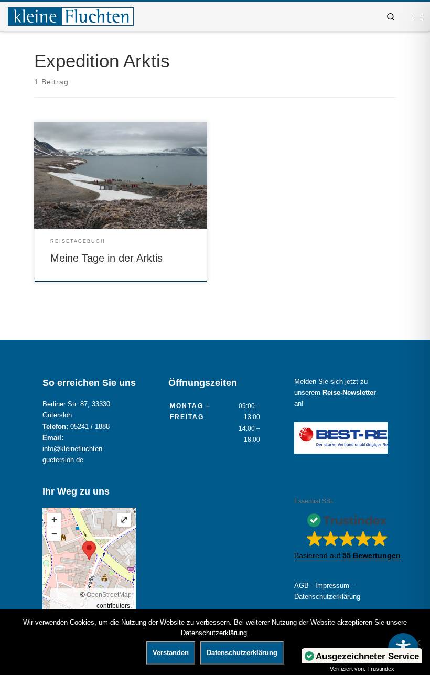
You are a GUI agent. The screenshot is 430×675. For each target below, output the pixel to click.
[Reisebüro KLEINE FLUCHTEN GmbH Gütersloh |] (71, 15)
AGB (301, 586)
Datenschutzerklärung (327, 597)
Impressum (332, 586)
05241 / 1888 (90, 427)
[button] (347, 534)
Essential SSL (314, 501)
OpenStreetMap (109, 594)
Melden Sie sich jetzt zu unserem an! (335, 393)
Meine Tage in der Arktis (106, 258)
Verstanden (171, 653)
